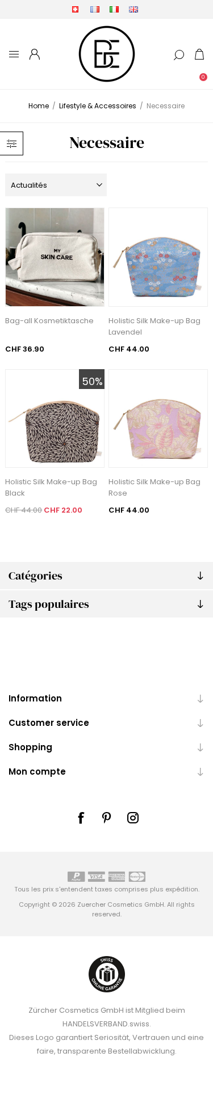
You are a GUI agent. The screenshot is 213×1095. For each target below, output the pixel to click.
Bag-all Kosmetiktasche (49, 320)
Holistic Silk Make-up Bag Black (51, 487)
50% (92, 381)
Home (38, 106)
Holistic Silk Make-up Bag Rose (154, 487)
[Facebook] (80, 817)
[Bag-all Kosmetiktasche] (55, 257)
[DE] (75, 9)
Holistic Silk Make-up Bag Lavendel (154, 326)
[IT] (114, 9)
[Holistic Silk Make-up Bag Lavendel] (158, 257)
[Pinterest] (106, 817)
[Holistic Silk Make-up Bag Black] (55, 419)
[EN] (133, 9)
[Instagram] (133, 817)
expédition (181, 889)
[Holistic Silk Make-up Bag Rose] (158, 419)
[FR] (95, 9)
